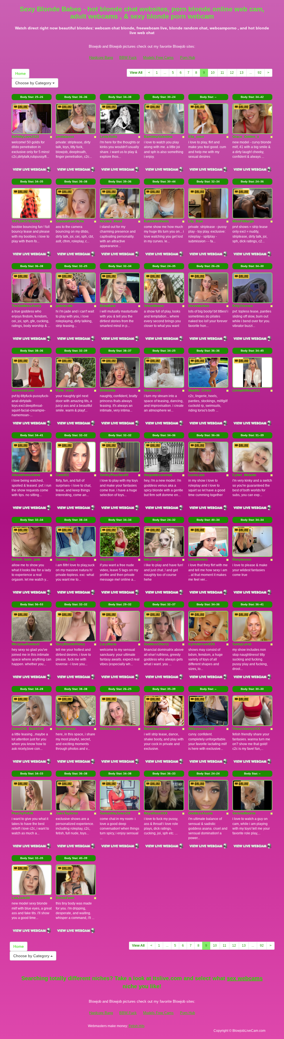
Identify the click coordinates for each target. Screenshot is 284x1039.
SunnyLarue (242, 644)
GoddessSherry (156, 644)
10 (213, 73)
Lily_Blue (195, 221)
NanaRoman (65, 729)
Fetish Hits (136, 1026)
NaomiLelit (152, 390)
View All (136, 73)
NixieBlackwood (156, 729)
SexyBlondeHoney (70, 644)
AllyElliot (107, 560)
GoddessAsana (200, 813)
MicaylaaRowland (25, 644)
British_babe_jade (26, 560)
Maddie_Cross (199, 390)
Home (20, 73)
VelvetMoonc (154, 306)
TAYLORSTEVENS (26, 221)
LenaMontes (198, 560)
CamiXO (62, 475)
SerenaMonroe (244, 813)
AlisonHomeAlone (26, 475)
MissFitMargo (243, 221)
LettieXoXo (108, 137)
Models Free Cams (158, 57)
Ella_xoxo (196, 137)
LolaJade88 (21, 898)
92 (260, 73)
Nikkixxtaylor (110, 729)
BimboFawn (65, 898)
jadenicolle (64, 306)
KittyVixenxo (242, 306)
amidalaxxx (65, 137)
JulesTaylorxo (67, 813)
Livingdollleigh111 (246, 390)
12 (232, 73)
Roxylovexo (241, 560)
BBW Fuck (128, 57)
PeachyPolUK (23, 813)
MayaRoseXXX (156, 813)
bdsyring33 (153, 560)
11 (222, 73)
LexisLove (196, 475)
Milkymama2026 (201, 729)
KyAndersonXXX (201, 644)
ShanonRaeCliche (70, 221)
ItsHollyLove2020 (25, 137)
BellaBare (108, 306)
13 (242, 73)
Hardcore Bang (101, 57)
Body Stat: (31, 96)
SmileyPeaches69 (114, 475)
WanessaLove (23, 390)
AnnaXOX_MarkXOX (28, 729)
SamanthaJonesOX (115, 813)
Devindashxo (198, 306)
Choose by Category (33, 83)
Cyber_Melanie (244, 475)
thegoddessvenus (158, 475)
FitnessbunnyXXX (246, 729)
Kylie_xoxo (64, 390)
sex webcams (245, 978)
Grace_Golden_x (245, 137)
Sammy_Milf (65, 560)
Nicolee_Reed (111, 221)
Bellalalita (107, 390)
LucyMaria (108, 644)
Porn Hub (187, 57)
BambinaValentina (158, 137)
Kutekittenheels (156, 221)
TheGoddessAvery (26, 306)
